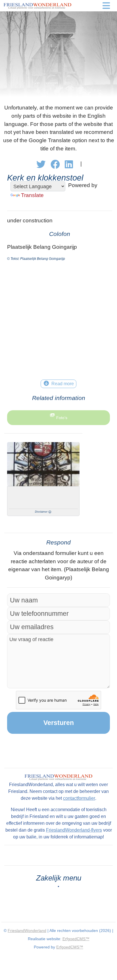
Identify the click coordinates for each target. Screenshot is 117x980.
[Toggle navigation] (106, 5)
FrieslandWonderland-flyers (74, 830)
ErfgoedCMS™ (75, 939)
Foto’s (61, 417)
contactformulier (79, 798)
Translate (32, 195)
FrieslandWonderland (27, 930)
